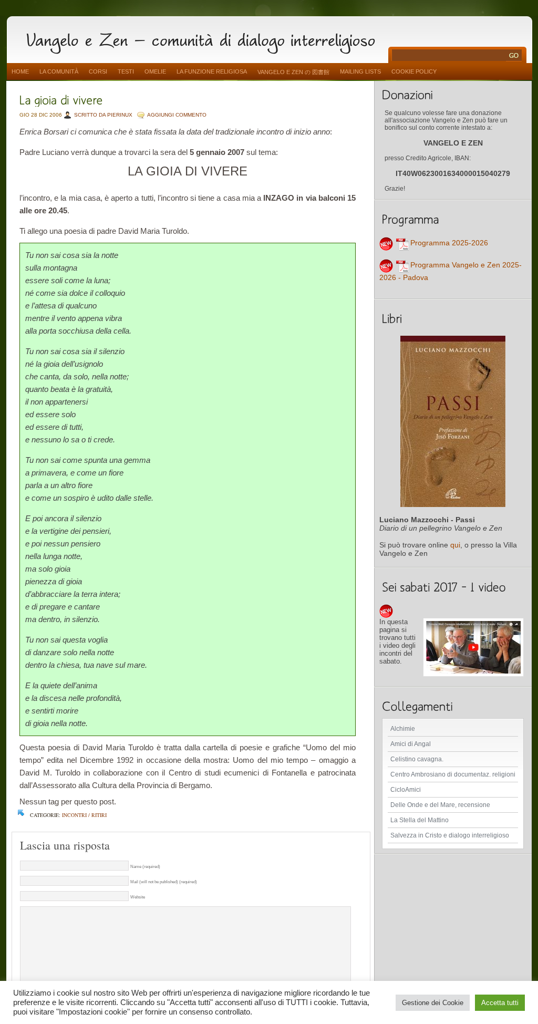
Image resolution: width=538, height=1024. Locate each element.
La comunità (58, 71)
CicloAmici (405, 789)
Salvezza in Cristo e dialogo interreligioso (449, 835)
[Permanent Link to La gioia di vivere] (61, 99)
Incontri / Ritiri (84, 815)
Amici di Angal (410, 744)
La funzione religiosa (212, 71)
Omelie (155, 71)
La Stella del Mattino (419, 820)
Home (20, 71)
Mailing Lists (360, 71)
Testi (126, 71)
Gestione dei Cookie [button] (432, 1003)
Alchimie (402, 728)
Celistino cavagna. (416, 759)
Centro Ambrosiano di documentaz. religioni (452, 774)
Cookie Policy (414, 71)
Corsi (98, 71)
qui (455, 545)
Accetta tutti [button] (500, 1003)
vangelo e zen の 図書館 (293, 72)
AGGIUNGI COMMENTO (176, 115)
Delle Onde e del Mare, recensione (440, 805)
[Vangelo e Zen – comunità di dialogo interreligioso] (205, 38)
